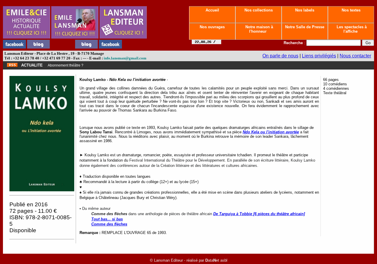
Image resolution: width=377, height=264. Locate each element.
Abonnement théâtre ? (65, 65)
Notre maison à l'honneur (258, 29)
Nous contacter (355, 55)
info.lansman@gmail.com (125, 58)
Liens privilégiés (319, 55)
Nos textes (351, 10)
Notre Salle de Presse (304, 27)
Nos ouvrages (212, 27)
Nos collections (258, 10)
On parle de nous (280, 55)
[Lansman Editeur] (123, 36)
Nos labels (304, 10)
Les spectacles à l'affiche (351, 29)
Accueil (212, 10)
